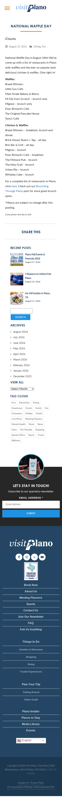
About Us (31, 591)
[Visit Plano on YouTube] (42, 557)
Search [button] (20, 317)
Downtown (17, 408)
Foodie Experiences (31, 671)
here (14, 186)
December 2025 (22, 376)
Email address (31, 497)
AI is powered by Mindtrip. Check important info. (31, 787)
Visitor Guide (31, 699)
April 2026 (19, 354)
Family (38, 408)
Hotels (39, 414)
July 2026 (19, 337)
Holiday (29, 414)
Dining (37, 46)
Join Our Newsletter (31, 616)
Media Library (31, 724)
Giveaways (17, 414)
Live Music (17, 419)
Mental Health (18, 424)
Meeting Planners (33, 419)
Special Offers (18, 435)
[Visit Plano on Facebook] (19, 557)
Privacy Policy (37, 783)
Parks (14, 430)
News (40, 424)
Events (28, 408)
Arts (14, 403)
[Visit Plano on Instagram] (26, 557)
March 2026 (20, 359)
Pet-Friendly (26, 430)
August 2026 (20, 332)
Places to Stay (31, 717)
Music (31, 424)
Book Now (31, 585)
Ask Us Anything (31, 629)
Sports (31, 435)
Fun (44, 46)
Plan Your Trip (31, 684)
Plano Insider (30, 711)
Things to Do (31, 641)
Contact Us (30, 610)
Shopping (39, 430)
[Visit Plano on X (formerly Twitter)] (34, 557)
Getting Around (31, 692)
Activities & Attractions (31, 649)
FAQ (31, 623)
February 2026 (21, 365)
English (26, 740)
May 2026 (19, 348)
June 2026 (19, 343)
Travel (41, 435)
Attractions (24, 403)
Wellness (16, 441)
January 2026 (21, 371)
